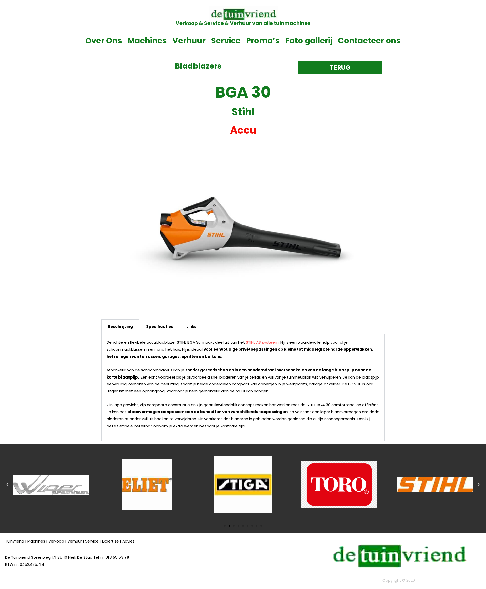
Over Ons (103, 40)
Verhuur (189, 40)
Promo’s (263, 40)
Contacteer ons (369, 40)
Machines (147, 40)
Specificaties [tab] (159, 326)
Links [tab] (191, 326)
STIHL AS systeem (262, 342)
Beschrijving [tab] (120, 326)
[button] (7, 484)
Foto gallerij (308, 40)
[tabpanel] (243, 387)
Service (225, 40)
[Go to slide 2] (229, 526)
